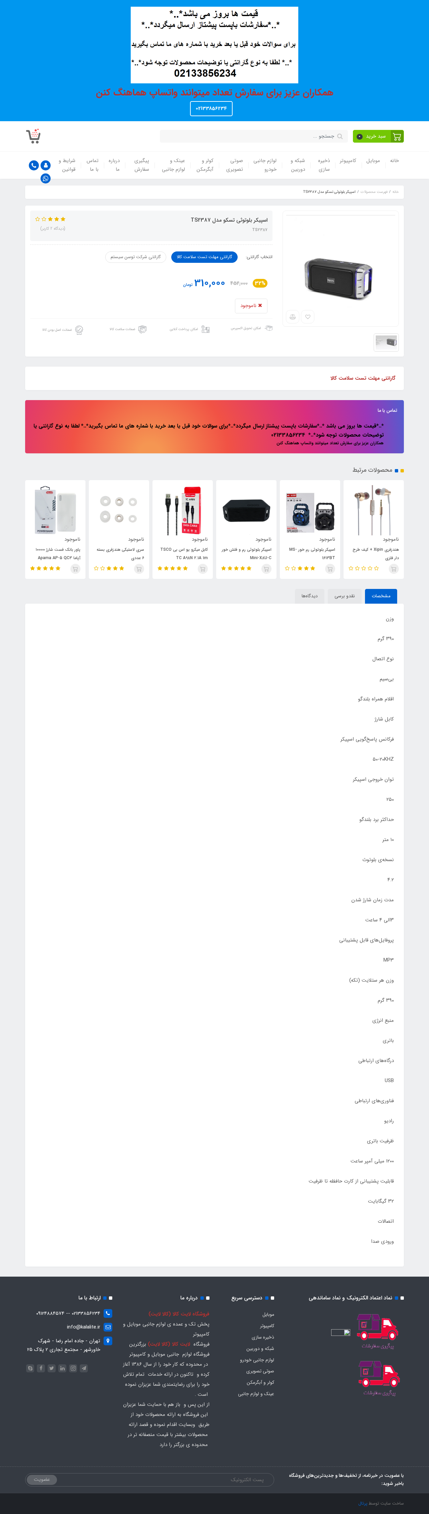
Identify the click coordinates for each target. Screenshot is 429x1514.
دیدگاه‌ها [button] (310, 596)
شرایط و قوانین (67, 165)
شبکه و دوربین (298, 165)
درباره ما (114, 165)
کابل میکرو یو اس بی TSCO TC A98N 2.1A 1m (241, 553)
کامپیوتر (348, 161)
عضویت (42, 1479)
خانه (394, 161)
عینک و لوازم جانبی (173, 165)
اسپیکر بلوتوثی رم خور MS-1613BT (370, 553)
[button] (378, 136)
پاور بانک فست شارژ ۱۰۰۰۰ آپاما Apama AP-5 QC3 (115, 553)
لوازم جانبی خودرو (265, 165)
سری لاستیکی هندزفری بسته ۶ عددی (178, 553)
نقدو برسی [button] (344, 596)
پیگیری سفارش (141, 165)
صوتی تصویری (234, 165)
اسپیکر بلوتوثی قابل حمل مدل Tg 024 (49, 553)
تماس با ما (92, 165)
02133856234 (211, 108)
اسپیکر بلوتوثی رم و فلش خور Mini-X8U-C (304, 553)
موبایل (373, 161)
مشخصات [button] (381, 596)
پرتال (362, 1503)
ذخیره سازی (324, 165)
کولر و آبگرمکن (205, 165)
